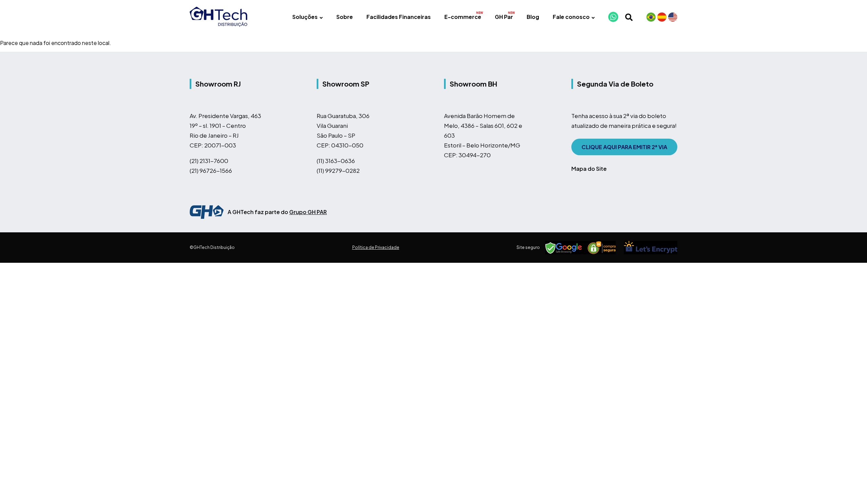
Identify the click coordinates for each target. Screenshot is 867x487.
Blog (533, 16)
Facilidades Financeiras (398, 16)
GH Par (504, 16)
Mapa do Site (589, 168)
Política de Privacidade (375, 247)
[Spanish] (662, 17)
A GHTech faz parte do (277, 211)
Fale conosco (571, 16)
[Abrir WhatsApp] (850, 470)
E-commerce (462, 16)
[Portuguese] (651, 17)
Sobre (344, 16)
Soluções (305, 16)
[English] (672, 17)
